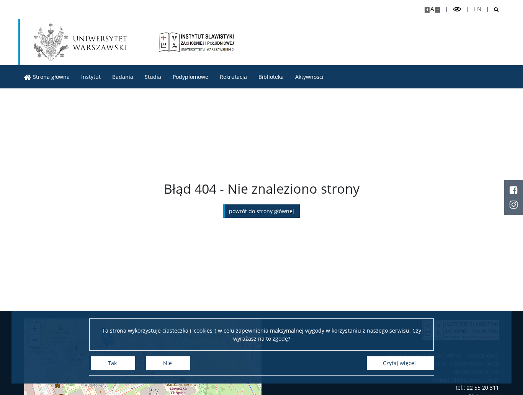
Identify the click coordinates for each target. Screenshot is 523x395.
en (477, 9)
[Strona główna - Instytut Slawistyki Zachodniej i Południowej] (196, 42)
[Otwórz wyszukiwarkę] (493, 9)
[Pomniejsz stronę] (437, 10)
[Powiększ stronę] (427, 10)
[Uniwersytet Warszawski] (80, 42)
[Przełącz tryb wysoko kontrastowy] (457, 9)
